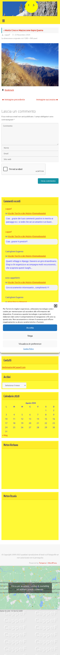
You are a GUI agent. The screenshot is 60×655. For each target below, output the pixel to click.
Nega (30, 336)
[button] (55, 305)
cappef (7, 35)
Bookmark (9, 90)
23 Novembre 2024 (22, 35)
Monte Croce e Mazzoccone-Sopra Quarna (23, 30)
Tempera (42, 563)
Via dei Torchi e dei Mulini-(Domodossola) (27, 213)
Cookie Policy (28, 349)
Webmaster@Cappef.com (13, 367)
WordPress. (52, 563)
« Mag (5, 435)
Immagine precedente (15, 99)
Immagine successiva (45, 99)
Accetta (30, 327)
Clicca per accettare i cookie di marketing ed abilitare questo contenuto (30, 588)
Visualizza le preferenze (30, 344)
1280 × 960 (28, 38)
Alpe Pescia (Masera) (17, 302)
